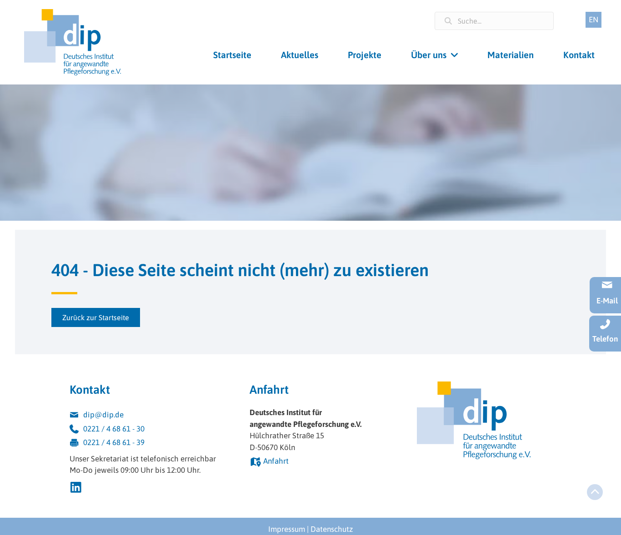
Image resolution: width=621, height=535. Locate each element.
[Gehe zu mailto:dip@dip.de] (150, 416)
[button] (95, 317)
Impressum (286, 529)
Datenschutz (331, 529)
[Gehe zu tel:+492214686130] (150, 430)
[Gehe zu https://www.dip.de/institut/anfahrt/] (315, 462)
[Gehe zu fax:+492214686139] (150, 444)
